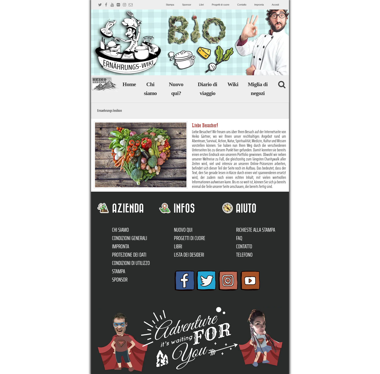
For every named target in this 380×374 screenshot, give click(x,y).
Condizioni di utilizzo (131, 263)
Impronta (259, 4)
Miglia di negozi (258, 88)
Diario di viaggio (207, 88)
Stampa (170, 4)
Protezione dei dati (129, 255)
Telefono (244, 255)
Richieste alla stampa (255, 230)
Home (129, 84)
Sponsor (186, 4)
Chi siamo (150, 88)
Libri (201, 4)
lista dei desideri (189, 255)
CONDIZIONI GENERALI (129, 238)
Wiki (232, 84)
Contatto (241, 4)
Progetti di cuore (220, 4)
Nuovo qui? (176, 88)
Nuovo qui (183, 230)
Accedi (275, 4)
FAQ (239, 238)
